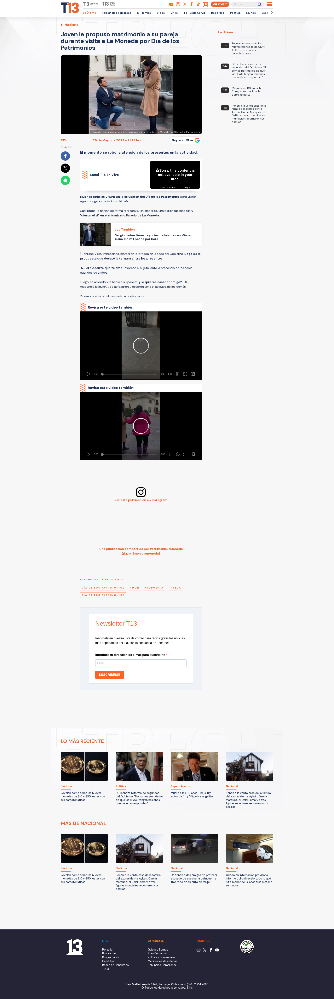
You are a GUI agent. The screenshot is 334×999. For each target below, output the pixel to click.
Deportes (217, 12)
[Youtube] (217, 951)
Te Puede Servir (194, 12)
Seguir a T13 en (182, 140)
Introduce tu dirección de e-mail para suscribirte (130, 654)
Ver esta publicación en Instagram (140, 500)
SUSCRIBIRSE (109, 674)
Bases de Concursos (115, 965)
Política (235, 12)
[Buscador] (259, 4)
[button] (271, 12)
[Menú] (269, 4)
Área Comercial (157, 953)
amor (134, 587)
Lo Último (89, 12)
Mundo (251, 12)
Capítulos (108, 961)
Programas (109, 953)
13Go (105, 969)
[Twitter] (205, 951)
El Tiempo (144, 12)
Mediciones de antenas (162, 961)
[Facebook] (211, 951)
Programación (111, 957)
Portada (107, 949)
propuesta (154, 587)
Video (161, 12)
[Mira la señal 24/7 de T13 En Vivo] (220, 4)
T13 (63, 140)
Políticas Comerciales (162, 957)
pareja (175, 587)
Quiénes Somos (158, 949)
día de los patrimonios (103, 587)
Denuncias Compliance (162, 965)
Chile (174, 12)
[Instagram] (198, 951)
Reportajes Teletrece (116, 12)
